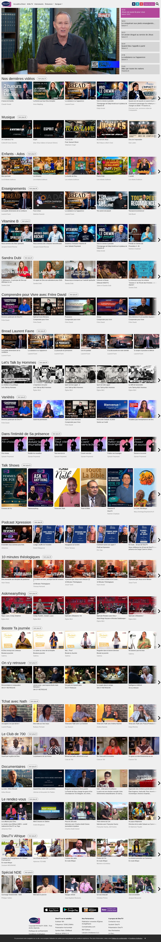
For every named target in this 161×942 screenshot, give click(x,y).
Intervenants (39, 4)
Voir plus (41, 79)
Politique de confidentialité (38, 931)
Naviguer (58, 4)
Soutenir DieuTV (114, 924)
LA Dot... (111, 933)
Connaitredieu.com (88, 927)
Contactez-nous (114, 921)
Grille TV (30, 4)
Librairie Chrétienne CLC (90, 933)
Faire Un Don (149, 4)
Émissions (48, 4)
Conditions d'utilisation (37, 934)
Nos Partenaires (114, 930)
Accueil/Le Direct (19, 4)
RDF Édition (86, 930)
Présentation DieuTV (115, 927)
